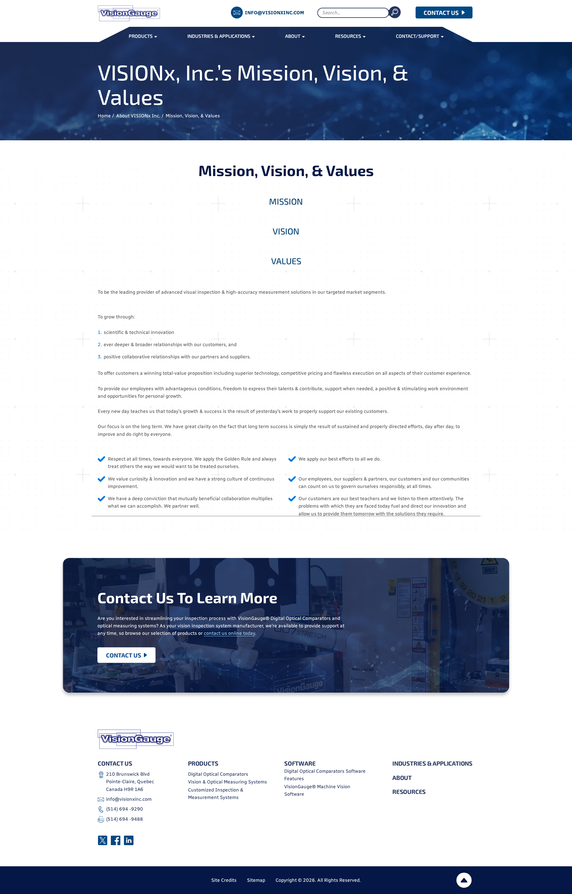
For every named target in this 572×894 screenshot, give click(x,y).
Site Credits (224, 880)
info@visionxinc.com (274, 12)
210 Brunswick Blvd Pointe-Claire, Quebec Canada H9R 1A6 (130, 781)
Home (104, 116)
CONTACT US (441, 12)
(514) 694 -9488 (124, 819)
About (402, 777)
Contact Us (123, 655)
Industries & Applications (432, 763)
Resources (409, 791)
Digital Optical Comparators (218, 774)
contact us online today (229, 633)
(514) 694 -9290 (124, 809)
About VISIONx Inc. (138, 116)
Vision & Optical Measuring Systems (227, 782)
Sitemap (256, 880)
